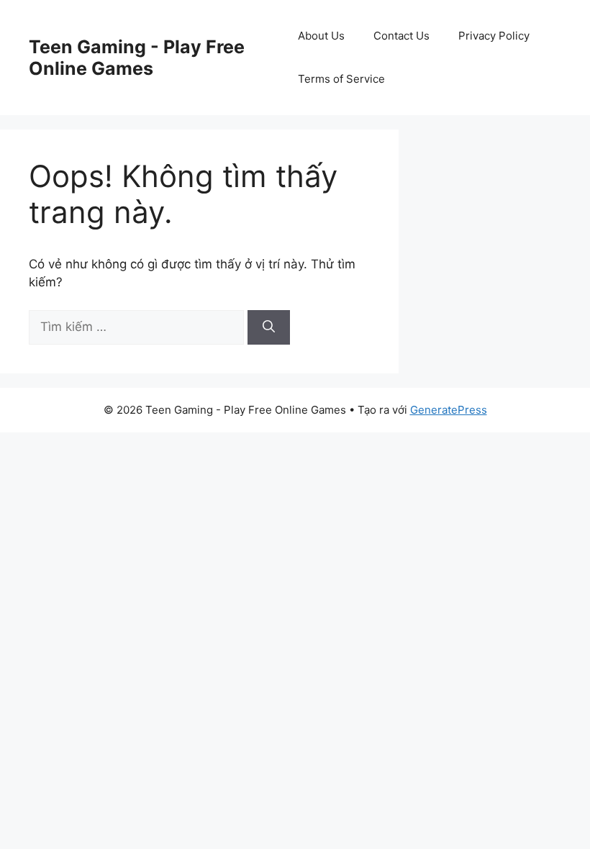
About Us (321, 35)
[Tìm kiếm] (269, 327)
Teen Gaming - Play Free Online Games (137, 57)
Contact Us (401, 35)
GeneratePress (448, 410)
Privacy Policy (494, 35)
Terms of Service (341, 79)
